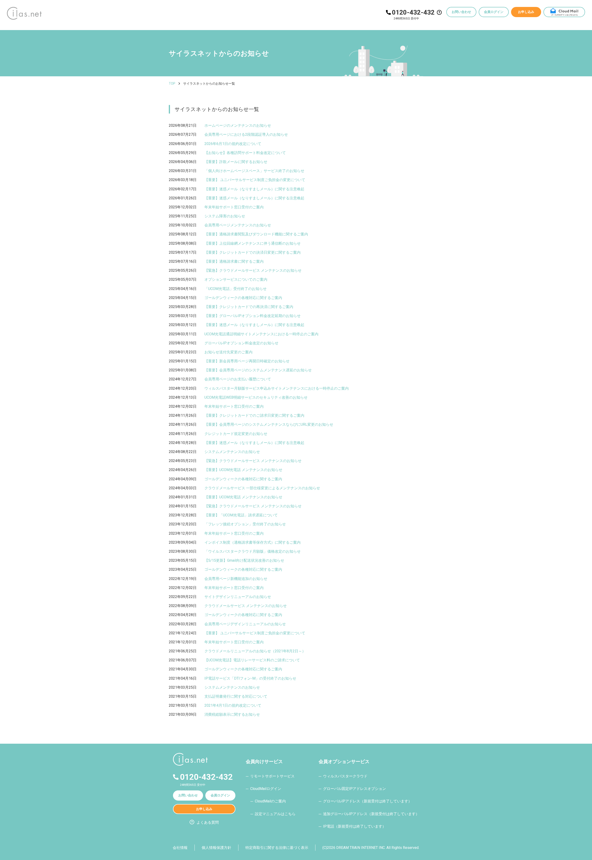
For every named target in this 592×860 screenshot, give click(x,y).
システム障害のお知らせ (224, 216)
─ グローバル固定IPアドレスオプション (352, 788)
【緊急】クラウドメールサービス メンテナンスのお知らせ (253, 270)
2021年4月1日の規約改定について (232, 705)
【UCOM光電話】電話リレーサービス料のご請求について (252, 660)
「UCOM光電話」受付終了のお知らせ (235, 289)
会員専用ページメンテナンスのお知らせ (237, 225)
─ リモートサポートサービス (270, 776)
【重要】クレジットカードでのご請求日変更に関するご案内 (254, 415)
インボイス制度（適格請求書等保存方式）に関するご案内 (252, 542)
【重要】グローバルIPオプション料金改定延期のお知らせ (252, 316)
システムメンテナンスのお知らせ (232, 452)
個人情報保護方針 (216, 847)
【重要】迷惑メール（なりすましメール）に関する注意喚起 (254, 189)
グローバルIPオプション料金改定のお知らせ (241, 343)
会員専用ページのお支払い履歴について (237, 379)
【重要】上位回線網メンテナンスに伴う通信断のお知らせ (252, 243)
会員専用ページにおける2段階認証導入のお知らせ (246, 134)
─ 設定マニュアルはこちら (273, 814)
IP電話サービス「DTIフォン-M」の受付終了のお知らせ (250, 678)
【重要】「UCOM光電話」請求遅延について (241, 515)
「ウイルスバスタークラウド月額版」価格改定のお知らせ (252, 551)
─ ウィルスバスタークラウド (343, 776)
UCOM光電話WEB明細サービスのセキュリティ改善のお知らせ (256, 397)
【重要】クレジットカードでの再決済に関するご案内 (248, 307)
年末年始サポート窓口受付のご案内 (234, 207)
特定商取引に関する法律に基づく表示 (276, 847)
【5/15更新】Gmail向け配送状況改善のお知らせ (244, 560)
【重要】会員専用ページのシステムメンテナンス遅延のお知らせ (258, 370)
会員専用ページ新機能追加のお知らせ (235, 578)
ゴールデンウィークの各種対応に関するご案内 (243, 298)
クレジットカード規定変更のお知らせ (235, 434)
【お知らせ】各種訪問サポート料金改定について (245, 153)
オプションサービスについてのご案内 (235, 279)
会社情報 (180, 847)
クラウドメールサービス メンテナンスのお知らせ (245, 606)
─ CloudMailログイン (263, 788)
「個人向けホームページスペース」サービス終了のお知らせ (254, 171)
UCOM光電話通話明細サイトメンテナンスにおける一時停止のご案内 (261, 334)
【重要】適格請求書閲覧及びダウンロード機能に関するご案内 (256, 234)
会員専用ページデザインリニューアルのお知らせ (245, 624)
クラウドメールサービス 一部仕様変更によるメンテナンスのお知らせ (262, 488)
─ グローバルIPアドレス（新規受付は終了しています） (365, 801)
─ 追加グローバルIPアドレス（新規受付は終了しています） (369, 814)
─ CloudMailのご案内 (268, 801)
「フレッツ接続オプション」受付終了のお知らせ (245, 524)
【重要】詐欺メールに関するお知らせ (235, 162)
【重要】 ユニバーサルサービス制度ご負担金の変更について (254, 180)
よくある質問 (208, 822)
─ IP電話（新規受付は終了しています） (352, 826)
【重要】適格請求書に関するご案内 (234, 261)
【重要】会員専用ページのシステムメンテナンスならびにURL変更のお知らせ (268, 424)
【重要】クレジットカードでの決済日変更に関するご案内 (252, 252)
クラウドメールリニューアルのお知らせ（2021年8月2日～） (255, 651)
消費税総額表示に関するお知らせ (232, 714)
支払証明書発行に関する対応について (235, 696)
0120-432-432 (413, 12)
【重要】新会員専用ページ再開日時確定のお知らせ (247, 361)
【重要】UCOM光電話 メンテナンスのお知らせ (243, 470)
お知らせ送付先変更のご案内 (228, 352)
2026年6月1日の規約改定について (232, 144)
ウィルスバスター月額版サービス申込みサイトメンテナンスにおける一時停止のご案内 (276, 388)
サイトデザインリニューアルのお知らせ (237, 597)
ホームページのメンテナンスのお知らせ (237, 125)
